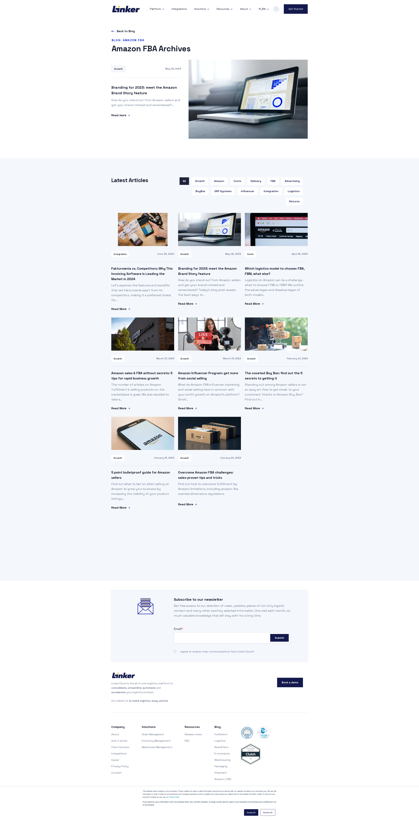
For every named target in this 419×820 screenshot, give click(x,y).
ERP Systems (223, 191)
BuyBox (200, 191)
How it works (119, 740)
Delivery (256, 181)
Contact (116, 772)
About (244, 9)
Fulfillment (221, 734)
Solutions (200, 9)
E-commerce (222, 753)
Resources (223, 9)
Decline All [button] (268, 812)
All (184, 181)
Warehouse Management (157, 747)
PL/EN (262, 9)
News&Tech (221, 747)
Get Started (296, 8)
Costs (237, 181)
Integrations (179, 9)
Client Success (120, 747)
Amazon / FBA (222, 779)
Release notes (193, 734)
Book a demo (290, 682)
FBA (273, 181)
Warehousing (222, 760)
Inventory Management (156, 740)
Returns (294, 201)
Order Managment (153, 734)
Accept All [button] (251, 812)
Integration (271, 191)
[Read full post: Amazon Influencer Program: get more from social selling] (209, 349)
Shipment (220, 772)
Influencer (247, 191)
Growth (200, 181)
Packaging (220, 766)
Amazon (219, 181)
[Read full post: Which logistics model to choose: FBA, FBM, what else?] (276, 245)
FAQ (187, 740)
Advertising (292, 181)
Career (115, 760)
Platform (155, 9)
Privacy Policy (174, 797)
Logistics (294, 191)
